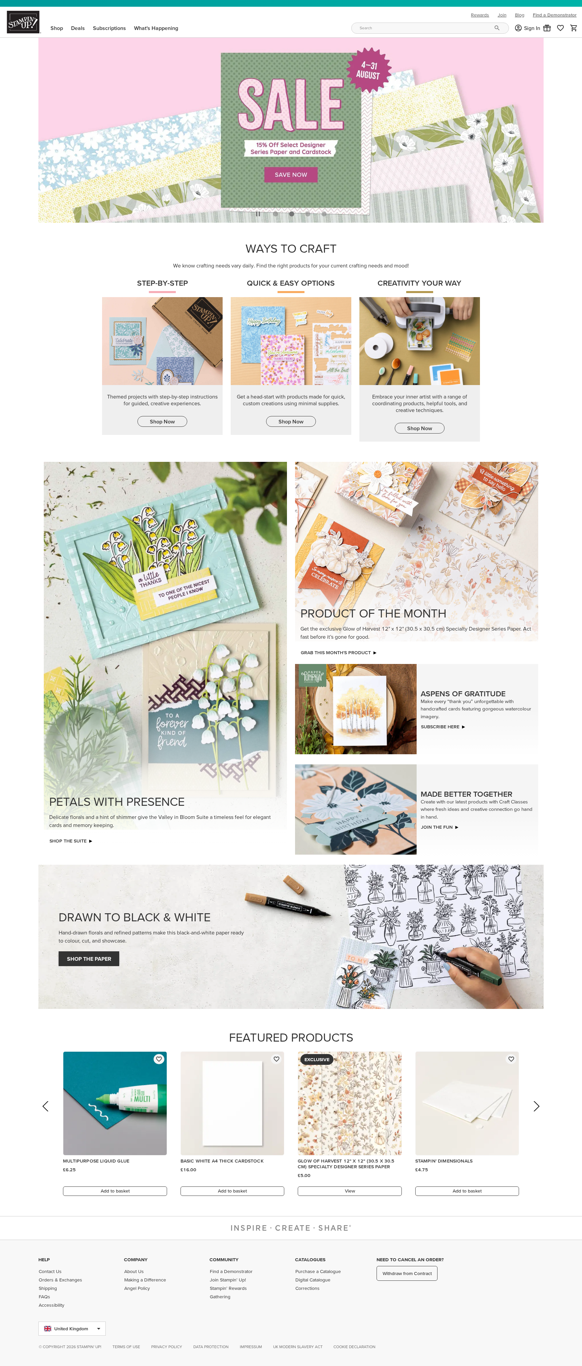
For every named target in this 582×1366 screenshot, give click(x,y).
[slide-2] (308, 214)
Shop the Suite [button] (68, 841)
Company (136, 1259)
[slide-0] (275, 214)
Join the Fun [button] (437, 827)
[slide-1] (292, 214)
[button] (547, 28)
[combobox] (430, 28)
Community (223, 1259)
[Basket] (574, 28)
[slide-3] (324, 214)
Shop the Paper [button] (89, 959)
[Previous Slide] (46, 1115)
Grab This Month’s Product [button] (336, 652)
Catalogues (310, 1259)
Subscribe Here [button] (440, 726)
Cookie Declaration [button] (354, 1346)
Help (44, 1259)
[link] (560, 28)
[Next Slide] (536, 1115)
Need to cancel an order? (410, 1259)
